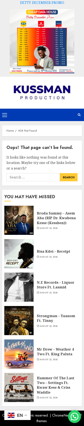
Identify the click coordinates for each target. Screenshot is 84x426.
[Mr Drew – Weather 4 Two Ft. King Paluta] (19, 354)
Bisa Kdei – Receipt (53, 251)
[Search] (79, 115)
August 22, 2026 (49, 228)
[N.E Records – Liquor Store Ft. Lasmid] (19, 287)
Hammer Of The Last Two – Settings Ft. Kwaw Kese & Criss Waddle (55, 385)
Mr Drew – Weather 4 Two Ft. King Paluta (55, 351)
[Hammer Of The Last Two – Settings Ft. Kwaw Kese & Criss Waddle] (19, 387)
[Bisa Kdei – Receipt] (19, 253)
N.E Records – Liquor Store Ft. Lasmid (55, 285)
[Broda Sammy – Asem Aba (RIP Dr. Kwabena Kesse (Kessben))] (19, 220)
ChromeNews (62, 415)
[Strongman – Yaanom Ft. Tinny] (19, 320)
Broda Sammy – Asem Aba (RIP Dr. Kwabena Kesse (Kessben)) (56, 218)
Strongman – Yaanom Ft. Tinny (56, 318)
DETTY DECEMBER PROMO (42, 2)
